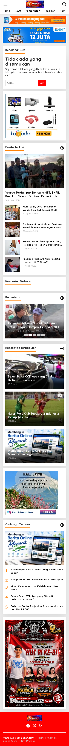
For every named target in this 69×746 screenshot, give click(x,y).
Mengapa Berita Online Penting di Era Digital (37, 579)
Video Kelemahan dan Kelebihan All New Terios (34, 588)
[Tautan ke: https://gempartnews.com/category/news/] (62, 148)
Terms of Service (47, 737)
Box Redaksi (28, 740)
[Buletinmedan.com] (35, 3)
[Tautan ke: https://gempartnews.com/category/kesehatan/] (62, 348)
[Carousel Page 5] (43, 335)
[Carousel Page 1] (26, 335)
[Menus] (5, 4)
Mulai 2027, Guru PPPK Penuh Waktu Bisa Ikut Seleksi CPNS (40, 208)
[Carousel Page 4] (39, 335)
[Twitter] (34, 725)
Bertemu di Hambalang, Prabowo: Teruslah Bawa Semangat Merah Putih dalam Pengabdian (43, 226)
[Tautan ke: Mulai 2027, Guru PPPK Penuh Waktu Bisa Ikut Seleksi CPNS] (12, 212)
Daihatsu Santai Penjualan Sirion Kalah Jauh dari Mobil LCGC (37, 608)
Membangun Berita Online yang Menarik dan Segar (37, 571)
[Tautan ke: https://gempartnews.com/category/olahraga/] (62, 525)
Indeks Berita (10, 740)
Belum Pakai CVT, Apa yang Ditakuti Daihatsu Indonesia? (32, 598)
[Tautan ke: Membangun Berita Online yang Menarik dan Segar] (34, 548)
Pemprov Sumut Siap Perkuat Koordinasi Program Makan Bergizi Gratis (36, 325)
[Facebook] (28, 725)
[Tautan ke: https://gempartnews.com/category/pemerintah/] (62, 298)
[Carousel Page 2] (30, 335)
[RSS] (41, 725)
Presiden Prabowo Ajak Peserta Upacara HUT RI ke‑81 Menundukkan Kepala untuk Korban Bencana (41, 260)
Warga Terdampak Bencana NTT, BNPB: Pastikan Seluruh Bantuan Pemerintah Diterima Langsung (32, 194)
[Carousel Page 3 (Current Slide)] (34, 335)
